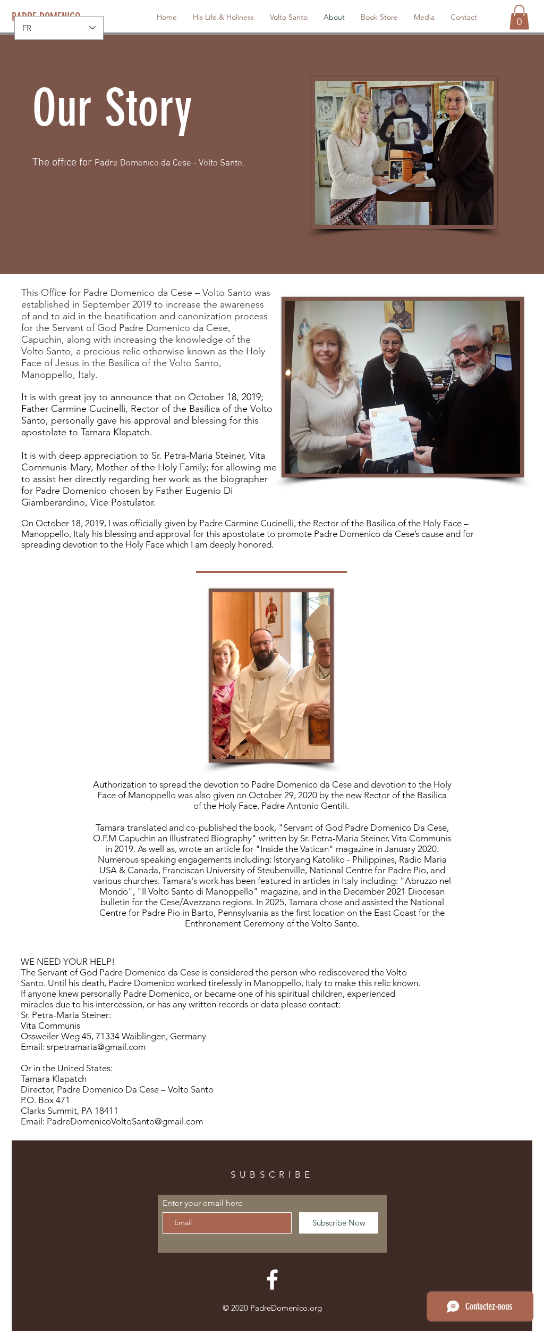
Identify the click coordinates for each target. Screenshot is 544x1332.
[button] (519, 17)
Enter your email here (203, 1203)
